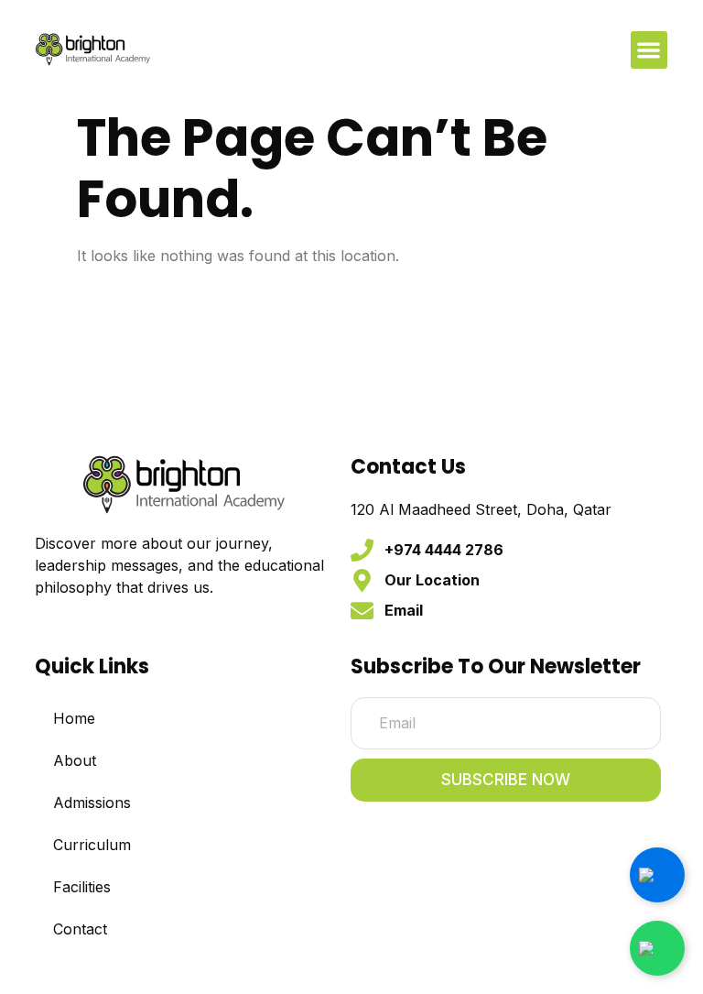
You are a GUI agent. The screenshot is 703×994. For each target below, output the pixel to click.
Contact (80, 929)
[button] (649, 50)
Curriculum (92, 845)
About (74, 760)
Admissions (92, 802)
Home (74, 718)
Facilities (82, 887)
